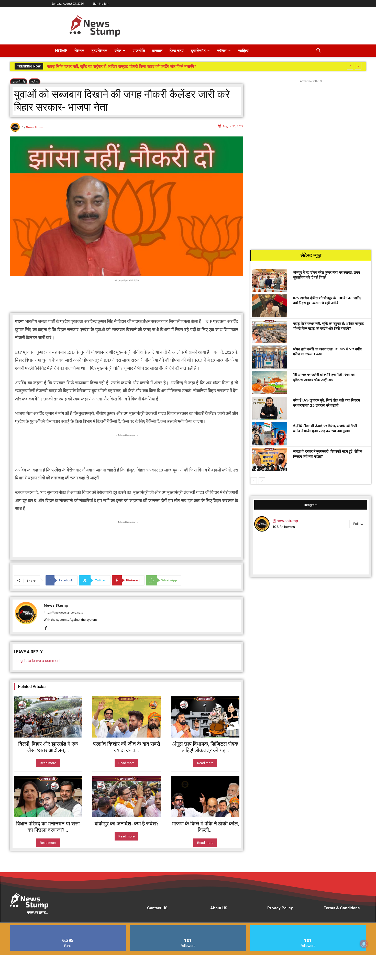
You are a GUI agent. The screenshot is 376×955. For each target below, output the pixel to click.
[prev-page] (253, 480)
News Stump (35, 127)
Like (68, 927)
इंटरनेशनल (99, 50)
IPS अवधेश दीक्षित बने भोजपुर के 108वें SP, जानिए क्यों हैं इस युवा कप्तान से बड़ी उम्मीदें (327, 300)
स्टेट (118, 50)
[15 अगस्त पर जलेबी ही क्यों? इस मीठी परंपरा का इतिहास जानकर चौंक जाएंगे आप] (269, 382)
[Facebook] (46, 627)
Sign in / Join (101, 3)
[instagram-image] (273, 554)
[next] (358, 66)
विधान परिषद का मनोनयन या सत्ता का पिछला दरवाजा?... (48, 827)
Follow (358, 524)
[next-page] (262, 480)
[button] (318, 51)
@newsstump (285, 520)
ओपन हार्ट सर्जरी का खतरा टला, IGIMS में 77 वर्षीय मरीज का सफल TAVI (101, 66)
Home (61, 50)
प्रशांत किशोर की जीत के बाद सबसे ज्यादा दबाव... (126, 747)
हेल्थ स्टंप (177, 50)
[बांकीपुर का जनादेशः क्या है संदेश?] (126, 796)
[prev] (350, 66)
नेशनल (79, 50)
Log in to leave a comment (38, 660)
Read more (48, 763)
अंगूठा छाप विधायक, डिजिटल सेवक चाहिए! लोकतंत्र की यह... (205, 747)
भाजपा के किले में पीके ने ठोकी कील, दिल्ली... (205, 827)
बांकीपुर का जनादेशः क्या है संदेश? (127, 824)
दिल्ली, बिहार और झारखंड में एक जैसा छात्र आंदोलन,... (48, 747)
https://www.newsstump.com (63, 612)
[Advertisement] (231, 25)
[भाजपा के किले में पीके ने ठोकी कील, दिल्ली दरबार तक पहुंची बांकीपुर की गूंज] (205, 796)
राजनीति (139, 50)
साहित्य (243, 50)
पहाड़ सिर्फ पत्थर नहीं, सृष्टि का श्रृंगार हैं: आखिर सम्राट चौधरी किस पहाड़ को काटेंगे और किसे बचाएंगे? (328, 326)
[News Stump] (16, 127)
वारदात (157, 50)
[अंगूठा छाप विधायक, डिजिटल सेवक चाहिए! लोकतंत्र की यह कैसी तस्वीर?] (205, 716)
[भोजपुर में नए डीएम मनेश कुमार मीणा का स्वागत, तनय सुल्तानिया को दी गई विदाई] (269, 280)
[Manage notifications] (364, 944)
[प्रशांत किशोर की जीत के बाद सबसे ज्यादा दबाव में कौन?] (126, 716)
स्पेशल (222, 50)
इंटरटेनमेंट (198, 50)
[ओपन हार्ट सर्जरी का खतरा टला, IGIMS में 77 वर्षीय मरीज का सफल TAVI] (269, 357)
